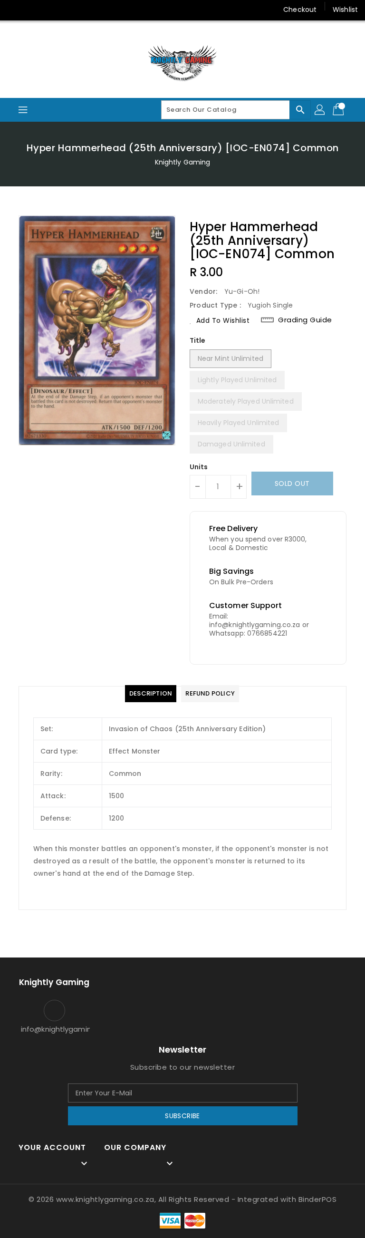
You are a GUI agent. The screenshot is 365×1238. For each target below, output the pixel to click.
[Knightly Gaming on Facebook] (15, 9)
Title (198, 340)
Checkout (300, 9)
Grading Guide (305, 320)
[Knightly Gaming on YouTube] (51, 9)
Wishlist (345, 9)
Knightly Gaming (183, 162)
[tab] (150, 693)
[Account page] (320, 109)
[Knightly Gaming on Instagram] (33, 9)
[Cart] (339, 109)
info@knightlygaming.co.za (54, 1029)
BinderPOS (317, 1199)
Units (199, 467)
